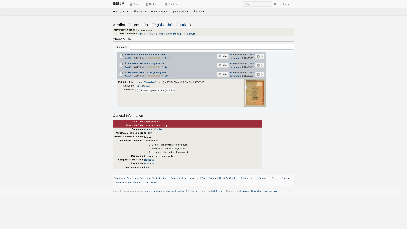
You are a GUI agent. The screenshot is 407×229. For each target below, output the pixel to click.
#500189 (129, 76)
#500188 (129, 67)
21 (166, 76)
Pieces (141, 33)
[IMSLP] (119, 4)
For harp (150, 33)
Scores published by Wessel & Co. (188, 178)
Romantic (149, 160)
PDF (232, 54)
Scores (212, 178)
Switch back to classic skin (264, 191)
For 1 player (189, 33)
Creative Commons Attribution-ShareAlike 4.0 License (170, 191)
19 (166, 67)
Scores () (121, 47)
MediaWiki (244, 191)
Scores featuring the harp (169, 33)
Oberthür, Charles (174, 25)
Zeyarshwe (235, 58)
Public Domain (142, 86)
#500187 (129, 58)
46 (166, 58)
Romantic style (248, 178)
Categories (119, 178)
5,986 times (218, 191)
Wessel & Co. (151, 82)
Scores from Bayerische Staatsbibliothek (147, 178)
